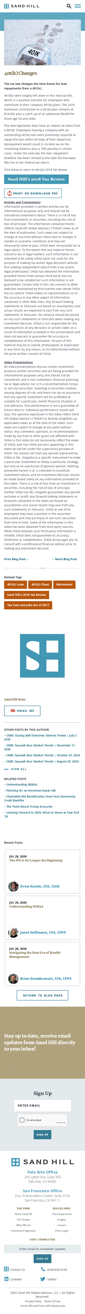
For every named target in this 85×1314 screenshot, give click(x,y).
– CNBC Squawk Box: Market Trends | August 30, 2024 (41, 761)
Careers (61, 1225)
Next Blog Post (66, 559)
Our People (23, 1219)
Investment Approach (23, 1230)
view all (19, 769)
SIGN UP (42, 1134)
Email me (25, 711)
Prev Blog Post (15, 559)
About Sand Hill (23, 1214)
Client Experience (62, 1214)
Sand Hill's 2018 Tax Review (26, 595)
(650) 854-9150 (57, 1270)
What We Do (23, 1225)
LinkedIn (16, 1279)
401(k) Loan (15, 584)
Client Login (61, 1230)
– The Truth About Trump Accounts (28, 806)
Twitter (52, 1279)
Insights (61, 1219)
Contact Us (17, 1270)
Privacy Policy (33, 1301)
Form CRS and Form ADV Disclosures (43, 1306)
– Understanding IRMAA (20, 784)
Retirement (64, 584)
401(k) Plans (40, 584)
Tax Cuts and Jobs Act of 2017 (28, 605)
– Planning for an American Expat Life (30, 790)
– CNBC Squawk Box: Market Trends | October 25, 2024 (42, 755)
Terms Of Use (52, 1301)
